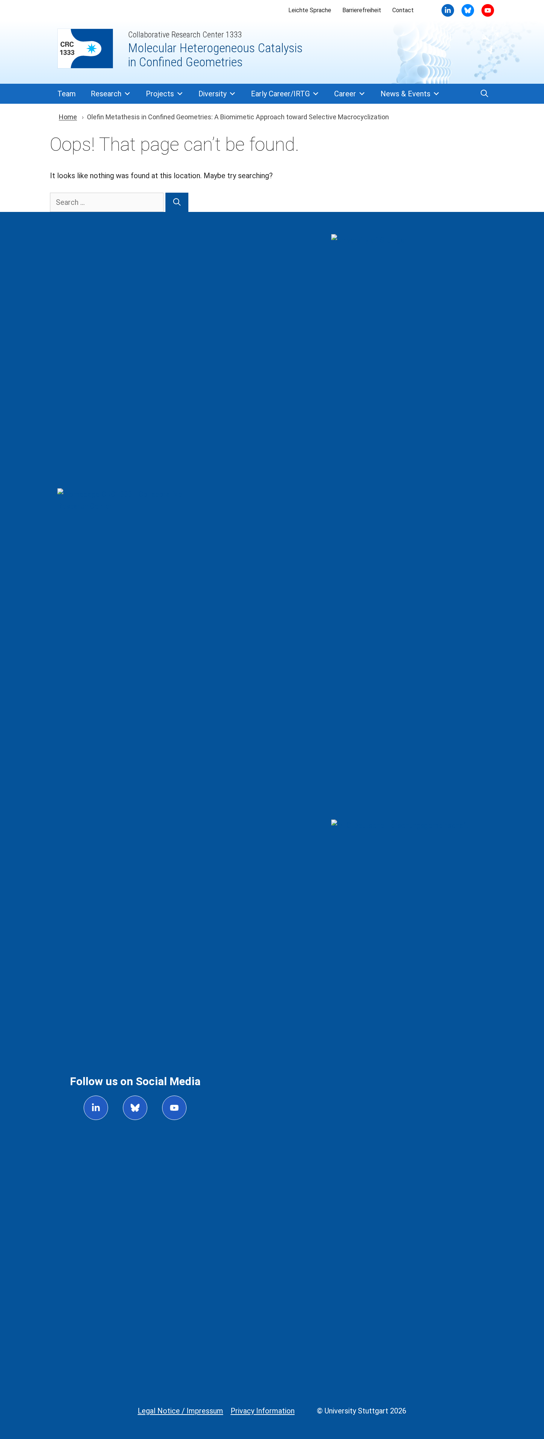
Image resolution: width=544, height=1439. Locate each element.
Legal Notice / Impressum (180, 1410)
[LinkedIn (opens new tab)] (447, 10)
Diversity (212, 93)
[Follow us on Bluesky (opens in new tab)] (135, 1108)
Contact (403, 10)
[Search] (176, 202)
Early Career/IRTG (280, 93)
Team (66, 93)
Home (68, 117)
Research (106, 93)
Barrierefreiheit (361, 10)
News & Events (405, 93)
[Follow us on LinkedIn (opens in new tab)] (96, 1108)
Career (345, 93)
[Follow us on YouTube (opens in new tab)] (174, 1108)
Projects (160, 93)
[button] (484, 94)
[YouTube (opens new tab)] (467, 10)
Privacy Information (263, 1410)
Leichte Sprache (309, 10)
